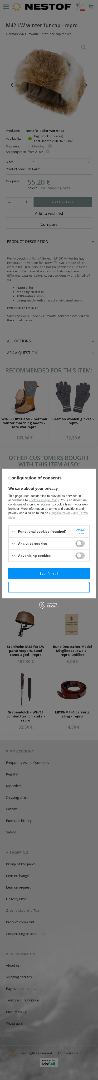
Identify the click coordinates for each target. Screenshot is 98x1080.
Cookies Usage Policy (44, 500)
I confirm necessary (49, 587)
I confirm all (49, 573)
